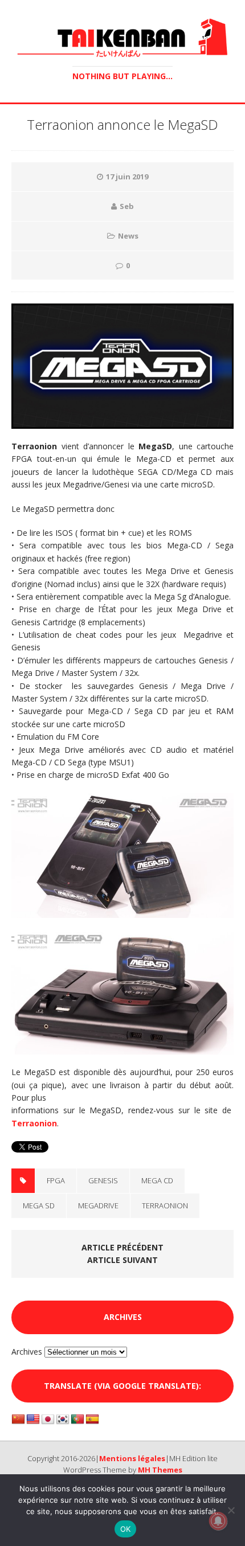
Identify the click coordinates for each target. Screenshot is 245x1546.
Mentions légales (132, 1458)
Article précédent (122, 1247)
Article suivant (122, 1259)
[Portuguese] (77, 1419)
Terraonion (34, 1123)
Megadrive (98, 1205)
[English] (33, 1419)
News (128, 236)
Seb (127, 206)
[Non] (230, 1510)
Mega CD (157, 1180)
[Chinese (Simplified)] (18, 1419)
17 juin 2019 (127, 176)
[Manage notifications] (218, 1521)
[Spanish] (92, 1419)
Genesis (103, 1180)
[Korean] (63, 1419)
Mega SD (39, 1205)
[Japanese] (48, 1419)
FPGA (56, 1180)
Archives (26, 1351)
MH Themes (160, 1470)
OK (125, 1528)
